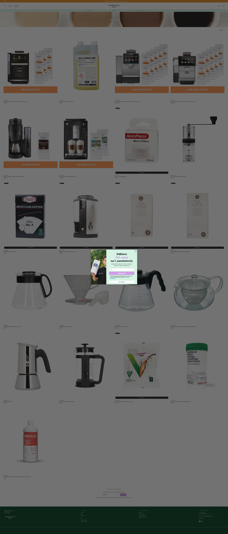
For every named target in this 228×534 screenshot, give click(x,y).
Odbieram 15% (122, 273)
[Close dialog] (136, 251)
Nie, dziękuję (122, 281)
